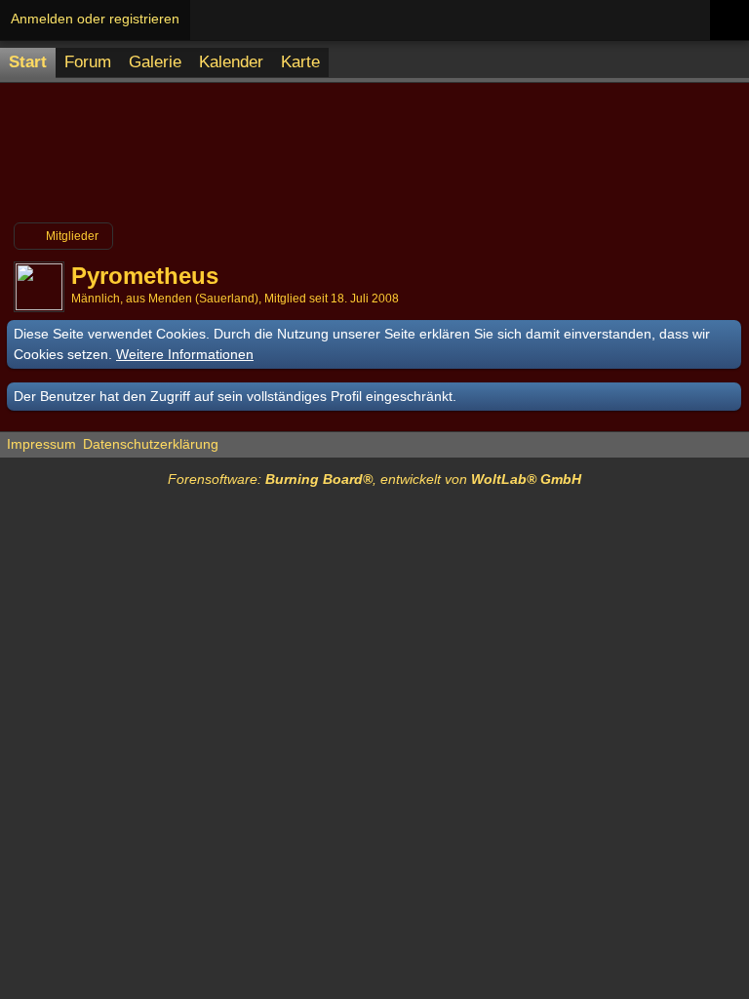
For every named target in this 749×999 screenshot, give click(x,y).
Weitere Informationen (185, 354)
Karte (300, 62)
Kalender (231, 62)
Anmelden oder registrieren (95, 18)
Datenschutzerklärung (150, 444)
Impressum (41, 444)
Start (28, 62)
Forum (87, 62)
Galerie (155, 62)
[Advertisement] (374, 161)
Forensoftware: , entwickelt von (374, 479)
